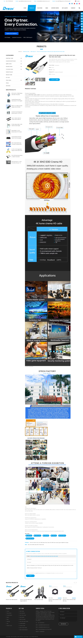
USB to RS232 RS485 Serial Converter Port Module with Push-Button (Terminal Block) (17, 143)
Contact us (53, 79)
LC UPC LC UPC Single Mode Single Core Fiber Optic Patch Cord (17, 150)
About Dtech (9, 613)
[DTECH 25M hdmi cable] (12, 591)
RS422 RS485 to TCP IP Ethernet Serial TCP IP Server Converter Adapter (17, 131)
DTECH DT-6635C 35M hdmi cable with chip (40, 600)
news (47, 8)
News (8, 617)
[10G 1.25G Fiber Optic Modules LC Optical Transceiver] (8, 156)
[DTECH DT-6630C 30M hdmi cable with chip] (26, 591)
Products (31, 8)
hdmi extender (22, 613)
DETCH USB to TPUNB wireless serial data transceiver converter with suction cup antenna (17, 94)
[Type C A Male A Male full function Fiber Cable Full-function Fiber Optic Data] (8, 119)
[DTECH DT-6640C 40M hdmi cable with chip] (55, 591)
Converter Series (9, 69)
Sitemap (8, 621)
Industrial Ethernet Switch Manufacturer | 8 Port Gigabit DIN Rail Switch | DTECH (17, 100)
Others (7, 83)
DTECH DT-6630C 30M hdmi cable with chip (26, 600)
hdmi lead (54, 535)
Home (25, 8)
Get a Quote (65, 8)
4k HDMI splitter (22, 623)
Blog (7, 619)
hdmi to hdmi (38, 535)
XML (7, 623)
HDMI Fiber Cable (9, 58)
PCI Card (8, 77)
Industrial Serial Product (11, 61)
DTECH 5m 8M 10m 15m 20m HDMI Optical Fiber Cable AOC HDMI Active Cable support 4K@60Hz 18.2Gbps (49, 542)
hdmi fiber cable (30, 538)
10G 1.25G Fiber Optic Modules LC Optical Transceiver (17, 156)
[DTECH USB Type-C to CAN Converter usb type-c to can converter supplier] (8, 162)
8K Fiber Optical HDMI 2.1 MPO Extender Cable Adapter (17, 125)
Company (73, 8)
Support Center (55, 8)
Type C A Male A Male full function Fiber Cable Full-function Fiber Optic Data (16, 119)
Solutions (39, 8)
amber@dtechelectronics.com (43, 1)
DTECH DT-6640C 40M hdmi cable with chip (55, 600)
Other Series (8, 80)
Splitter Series (9, 63)
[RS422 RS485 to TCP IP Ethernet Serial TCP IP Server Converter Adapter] (8, 131)
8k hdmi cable (22, 625)
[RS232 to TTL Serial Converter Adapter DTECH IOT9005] (8, 107)
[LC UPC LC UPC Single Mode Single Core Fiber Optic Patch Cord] (8, 150)
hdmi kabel (47, 535)
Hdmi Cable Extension (24, 629)
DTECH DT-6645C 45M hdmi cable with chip (69, 600)
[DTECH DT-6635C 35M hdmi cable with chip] (40, 591)
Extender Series (9, 66)
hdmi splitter (22, 617)
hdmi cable (29, 535)
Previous (74, 582)
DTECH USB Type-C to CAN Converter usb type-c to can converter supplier (16, 162)
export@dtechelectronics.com (25, 1)
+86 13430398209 (41, 622)
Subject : (42, 556)
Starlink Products (9, 72)
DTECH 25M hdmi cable (10, 599)
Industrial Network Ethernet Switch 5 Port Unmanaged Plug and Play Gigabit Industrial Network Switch (16, 137)
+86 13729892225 (9, 1)
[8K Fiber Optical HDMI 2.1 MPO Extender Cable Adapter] (8, 125)
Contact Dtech (9, 615)
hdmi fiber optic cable (24, 621)
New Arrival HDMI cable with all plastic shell (36, 544)
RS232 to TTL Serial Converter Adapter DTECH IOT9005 (17, 106)
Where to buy (9, 625)
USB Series (8, 85)
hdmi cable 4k (63, 535)
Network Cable (9, 74)
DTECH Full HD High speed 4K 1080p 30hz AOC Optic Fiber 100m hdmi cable (44, 556)
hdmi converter (22, 619)
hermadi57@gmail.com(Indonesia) (62, 1)
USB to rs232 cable (23, 627)
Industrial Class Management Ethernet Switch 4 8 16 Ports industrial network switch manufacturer (17, 112)
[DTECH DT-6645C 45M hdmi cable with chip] (69, 591)
